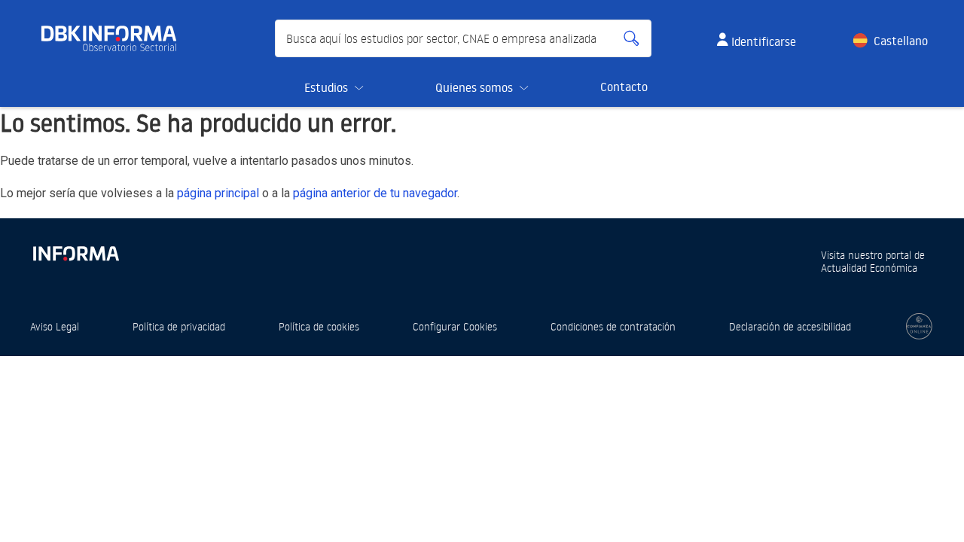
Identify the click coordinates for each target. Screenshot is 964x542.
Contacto (624, 86)
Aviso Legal (54, 326)
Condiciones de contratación (613, 326)
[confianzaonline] (919, 326)
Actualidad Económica (869, 267)
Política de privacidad (179, 326)
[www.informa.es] (75, 250)
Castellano (901, 40)
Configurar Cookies (455, 326)
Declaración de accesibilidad (790, 326)
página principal (218, 193)
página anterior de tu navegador (375, 193)
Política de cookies (319, 326)
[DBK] (115, 38)
